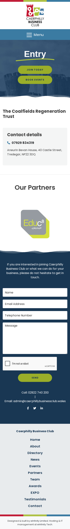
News (35, 459)
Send (35, 377)
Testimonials (35, 499)
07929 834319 (23, 142)
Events (35, 466)
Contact (35, 506)
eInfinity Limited (39, 520)
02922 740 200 (38, 392)
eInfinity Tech (44, 524)
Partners (35, 472)
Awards (35, 486)
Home (35, 439)
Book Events (35, 79)
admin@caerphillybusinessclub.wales (39, 401)
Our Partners (35, 187)
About (35, 446)
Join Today (35, 69)
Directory (35, 453)
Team (35, 479)
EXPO (35, 492)
